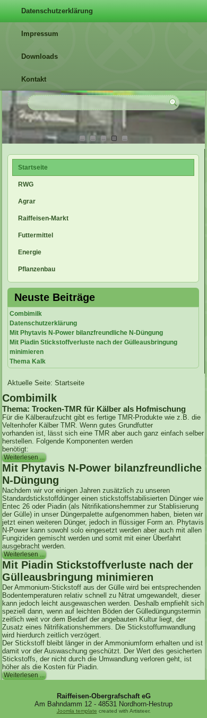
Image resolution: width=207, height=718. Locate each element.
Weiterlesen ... (24, 457)
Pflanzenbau (36, 269)
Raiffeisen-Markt (43, 218)
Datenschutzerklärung (57, 11)
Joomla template (77, 711)
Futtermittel (35, 235)
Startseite (33, 167)
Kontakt (33, 79)
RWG (25, 184)
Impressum (39, 34)
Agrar (27, 201)
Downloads (39, 56)
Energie (29, 252)
